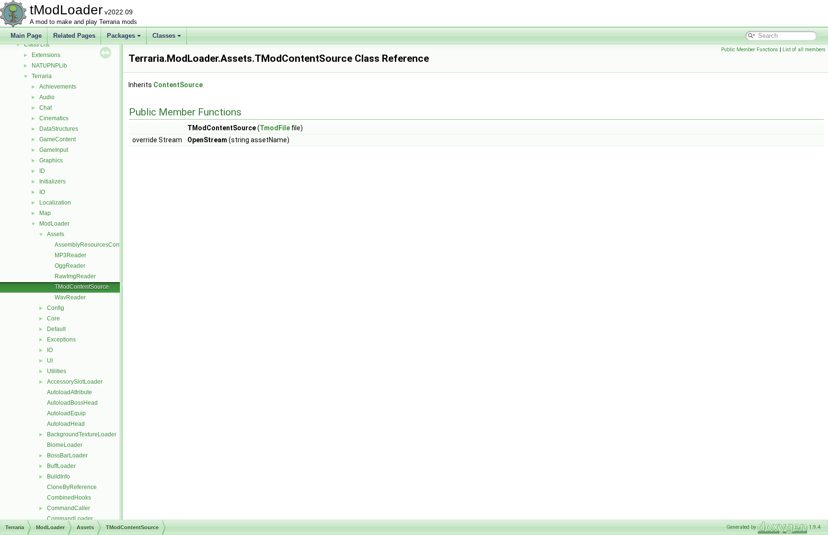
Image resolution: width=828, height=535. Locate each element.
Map (45, 213)
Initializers (52, 181)
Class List (36, 44)
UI (50, 360)
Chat (45, 107)
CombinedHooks (69, 497)
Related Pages (74, 35)
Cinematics (54, 118)
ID (42, 171)
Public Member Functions (749, 49)
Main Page (26, 35)
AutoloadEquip (66, 413)
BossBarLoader (67, 455)
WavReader (70, 297)
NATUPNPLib (49, 65)
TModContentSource (82, 287)
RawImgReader (75, 276)
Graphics (51, 160)
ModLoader (54, 223)
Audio (47, 97)
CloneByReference (72, 487)
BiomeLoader (64, 445)
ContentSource (178, 85)
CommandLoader (70, 518)
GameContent (57, 139)
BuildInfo (58, 476)
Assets (55, 234)
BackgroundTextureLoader (81, 434)
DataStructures (58, 128)
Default (56, 329)
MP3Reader (70, 255)
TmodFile (275, 128)
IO (42, 192)
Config (55, 308)
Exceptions (61, 339)
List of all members (804, 49)
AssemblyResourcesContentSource (101, 244)
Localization (55, 202)
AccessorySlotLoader (75, 381)
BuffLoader (61, 466)
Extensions (46, 55)
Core (53, 318)
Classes (163, 35)
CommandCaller (68, 508)
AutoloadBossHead (72, 402)
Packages (121, 35)
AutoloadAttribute (69, 392)
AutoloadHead (66, 424)
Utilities (56, 371)
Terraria (42, 76)
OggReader (70, 265)
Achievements (57, 86)
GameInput (53, 150)
